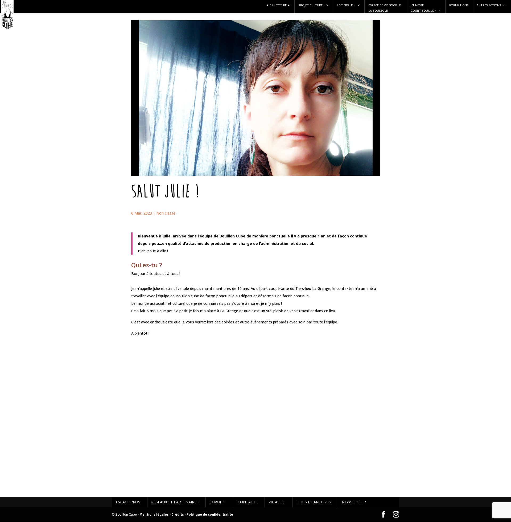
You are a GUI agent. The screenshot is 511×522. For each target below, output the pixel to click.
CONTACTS (248, 501)
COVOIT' (216, 501)
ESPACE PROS (128, 501)
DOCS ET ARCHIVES (313, 501)
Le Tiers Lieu (346, 5)
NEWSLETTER (354, 501)
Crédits (177, 514)
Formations (458, 5)
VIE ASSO (277, 501)
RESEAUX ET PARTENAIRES (175, 501)
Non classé (165, 213)
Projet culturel (311, 5)
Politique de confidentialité (210, 514)
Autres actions (489, 5)
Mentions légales (154, 514)
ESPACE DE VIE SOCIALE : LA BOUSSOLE (385, 8)
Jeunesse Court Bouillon (423, 8)
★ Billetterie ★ (278, 5)
